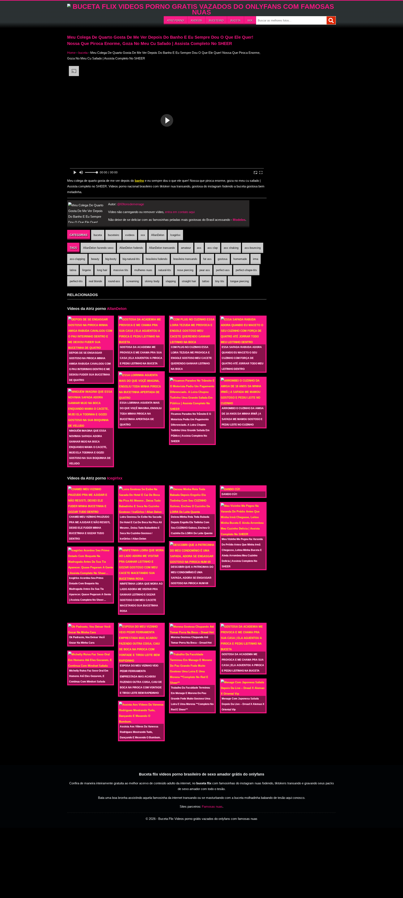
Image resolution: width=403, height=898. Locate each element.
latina (73, 270)
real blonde (95, 281)
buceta (235, 20)
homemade (240, 259)
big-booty (110, 259)
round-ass (114, 281)
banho (139, 180)
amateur (186, 247)
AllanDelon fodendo (131, 247)
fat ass (207, 259)
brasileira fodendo (156, 259)
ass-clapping (77, 259)
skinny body (152, 281)
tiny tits (219, 281)
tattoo (205, 281)
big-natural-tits (131, 259)
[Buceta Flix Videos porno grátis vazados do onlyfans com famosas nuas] (201, 12)
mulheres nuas (143, 270)
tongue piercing (239, 281)
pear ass (204, 270)
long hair (102, 270)
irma (255, 259)
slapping (171, 281)
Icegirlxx (175, 235)
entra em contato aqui (180, 212)
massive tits (120, 270)
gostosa (222, 259)
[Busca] (331, 20)
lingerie (86, 270)
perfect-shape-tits (246, 270)
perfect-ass (223, 270)
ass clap (212, 247)
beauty (95, 259)
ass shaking (231, 247)
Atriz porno (175, 20)
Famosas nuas (212, 806)
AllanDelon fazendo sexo (98, 247)
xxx (250, 20)
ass (199, 247)
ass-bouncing (253, 247)
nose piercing (185, 270)
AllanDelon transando (162, 247)
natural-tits (164, 270)
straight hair (189, 281)
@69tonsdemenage (130, 204)
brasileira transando (185, 259)
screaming (132, 281)
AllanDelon (157, 235)
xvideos (196, 20)
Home (71, 52)
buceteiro (216, 20)
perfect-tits (76, 281)
